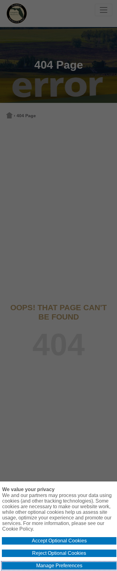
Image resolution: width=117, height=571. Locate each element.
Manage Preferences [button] (59, 565)
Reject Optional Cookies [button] (59, 553)
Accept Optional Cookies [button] (59, 540)
